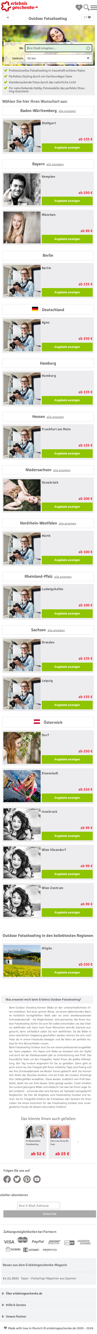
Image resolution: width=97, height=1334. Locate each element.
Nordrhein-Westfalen (48, 523)
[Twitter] (17, 1179)
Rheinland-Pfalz (48, 576)
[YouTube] (37, 1179)
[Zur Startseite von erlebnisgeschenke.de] (20, 6)
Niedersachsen (47, 469)
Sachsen (48, 629)
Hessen (48, 416)
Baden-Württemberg (48, 110)
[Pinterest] (27, 1179)
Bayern (48, 163)
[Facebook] (7, 1179)
